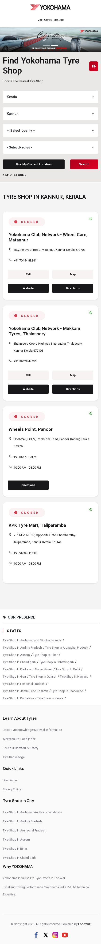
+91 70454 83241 (25, 260)
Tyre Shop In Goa (14, 676)
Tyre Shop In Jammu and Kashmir (25, 691)
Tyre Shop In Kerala (50, 698)
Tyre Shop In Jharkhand (67, 691)
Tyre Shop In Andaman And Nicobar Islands (32, 812)
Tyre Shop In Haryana (74, 676)
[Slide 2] (54, 45)
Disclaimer (10, 780)
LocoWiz (84, 924)
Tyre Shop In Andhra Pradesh (22, 647)
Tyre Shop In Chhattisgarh (56, 662)
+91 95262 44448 (25, 553)
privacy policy (12, 789)
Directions (73, 288)
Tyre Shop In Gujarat (42, 676)
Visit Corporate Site (51, 19)
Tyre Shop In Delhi (68, 669)
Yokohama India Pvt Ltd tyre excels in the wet (34, 878)
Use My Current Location (33, 164)
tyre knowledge (14, 757)
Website (28, 288)
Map (73, 274)
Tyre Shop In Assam (16, 655)
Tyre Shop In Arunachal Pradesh (66, 647)
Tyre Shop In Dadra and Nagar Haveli (27, 669)
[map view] (93, 66)
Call (28, 274)
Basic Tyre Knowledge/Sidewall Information (32, 730)
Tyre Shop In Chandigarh (19, 662)
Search (84, 164)
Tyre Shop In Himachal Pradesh (24, 684)
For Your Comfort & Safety (20, 748)
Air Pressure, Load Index (19, 739)
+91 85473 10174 (25, 457)
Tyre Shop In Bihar (45, 655)
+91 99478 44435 (25, 361)
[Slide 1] (46, 45)
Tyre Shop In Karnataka (18, 698)
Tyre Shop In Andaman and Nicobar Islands (32, 640)
